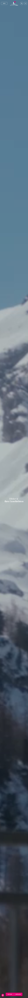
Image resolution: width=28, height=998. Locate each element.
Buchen (10, 994)
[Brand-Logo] (14, 3)
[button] (2, 995)
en (25, 3)
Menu (4, 3)
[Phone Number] (21, 3)
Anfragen (18, 994)
